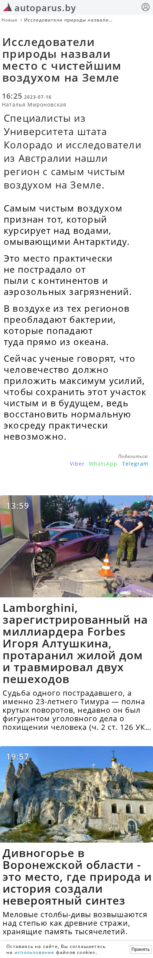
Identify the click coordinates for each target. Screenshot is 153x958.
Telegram (135, 463)
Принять (140, 949)
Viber (77, 463)
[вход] (145, 8)
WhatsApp (103, 463)
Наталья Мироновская (34, 104)
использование (34, 952)
